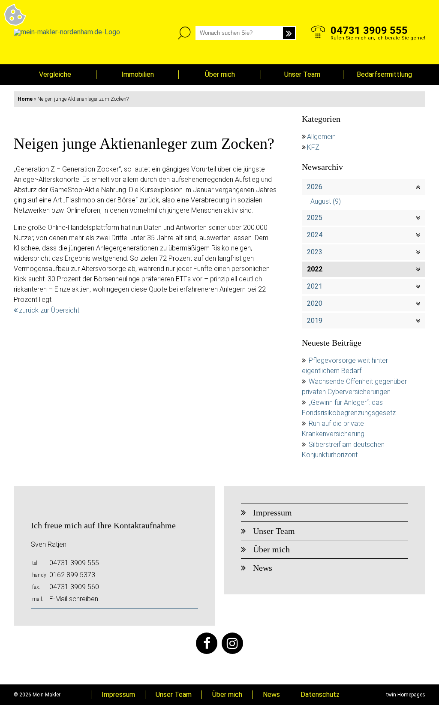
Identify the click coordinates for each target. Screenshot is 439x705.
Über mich (220, 74)
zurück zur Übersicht (49, 310)
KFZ (313, 147)
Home (25, 99)
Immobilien (137, 74)
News (262, 567)
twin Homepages (405, 695)
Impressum (272, 512)
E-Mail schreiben (73, 599)
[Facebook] (206, 643)
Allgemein (321, 137)
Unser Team (302, 74)
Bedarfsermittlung (384, 74)
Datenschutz (320, 694)
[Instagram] (232, 643)
